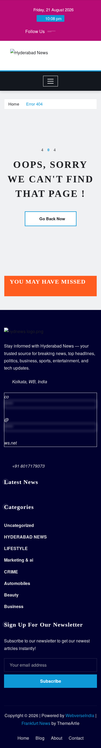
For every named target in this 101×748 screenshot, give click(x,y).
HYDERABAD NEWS (25, 537)
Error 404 (34, 104)
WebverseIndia (79, 715)
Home (13, 104)
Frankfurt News (36, 723)
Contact (76, 738)
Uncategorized (19, 525)
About (56, 738)
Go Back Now (52, 219)
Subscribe (50, 681)
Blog (40, 738)
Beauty (11, 595)
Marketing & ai (18, 560)
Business (13, 606)
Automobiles (17, 583)
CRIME (11, 572)
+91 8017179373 (28, 466)
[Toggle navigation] (50, 81)
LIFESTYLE (16, 548)
